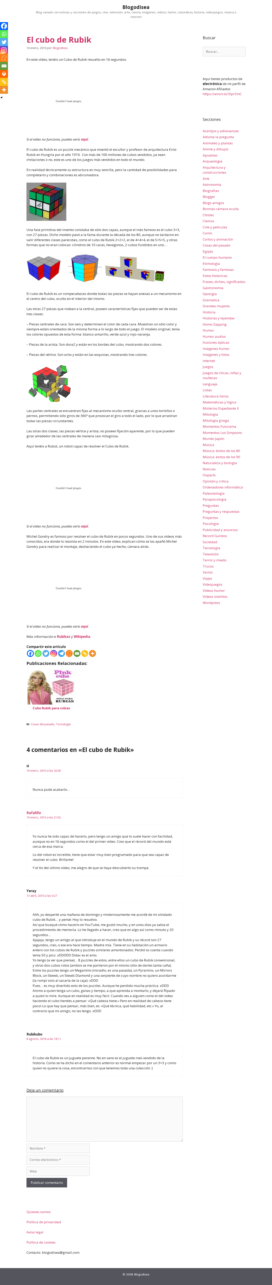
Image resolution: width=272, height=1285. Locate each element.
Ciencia (208, 221)
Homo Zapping (215, 324)
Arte (206, 178)
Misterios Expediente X (221, 408)
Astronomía (212, 184)
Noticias (209, 469)
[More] (92, 653)
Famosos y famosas (218, 269)
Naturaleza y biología (220, 463)
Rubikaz (63, 636)
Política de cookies (41, 1242)
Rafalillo (33, 812)
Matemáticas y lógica (219, 402)
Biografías (211, 190)
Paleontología (214, 493)
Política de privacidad (43, 1222)
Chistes (208, 215)
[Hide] (1, 97)
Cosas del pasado (42, 724)
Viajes (207, 578)
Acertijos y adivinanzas (221, 131)
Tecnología (63, 724)
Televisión (211, 554)
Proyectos (210, 517)
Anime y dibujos (215, 149)
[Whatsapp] (38, 653)
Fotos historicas (215, 275)
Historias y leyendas (219, 318)
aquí (84, 139)
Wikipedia (82, 636)
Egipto (208, 251)
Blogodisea (136, 7)
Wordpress (211, 602)
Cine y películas (215, 227)
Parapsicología (214, 499)
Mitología (210, 414)
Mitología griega (216, 420)
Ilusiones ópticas (216, 342)
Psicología (211, 523)
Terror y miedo (214, 560)
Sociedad (210, 542)
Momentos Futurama (219, 426)
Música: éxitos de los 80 (221, 450)
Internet (209, 360)
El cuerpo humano (217, 257)
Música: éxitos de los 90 (221, 457)
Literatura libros (216, 396)
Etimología (211, 263)
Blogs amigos (213, 203)
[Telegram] (61, 653)
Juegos (208, 366)
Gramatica (211, 300)
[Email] (76, 653)
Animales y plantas (218, 143)
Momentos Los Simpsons (222, 432)
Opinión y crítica (216, 481)
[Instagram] (53, 653)
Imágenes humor (216, 348)
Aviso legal (34, 1232)
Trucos (208, 566)
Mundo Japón (213, 438)
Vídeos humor (214, 590)
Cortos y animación (218, 239)
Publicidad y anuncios (220, 530)
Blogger (209, 196)
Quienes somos (38, 1212)
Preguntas (211, 505)
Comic (207, 233)
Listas (207, 390)
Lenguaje (210, 384)
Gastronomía (213, 288)
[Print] (4, 74)
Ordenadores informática (223, 487)
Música (208, 444)
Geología (210, 294)
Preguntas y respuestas (221, 511)
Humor (208, 330)
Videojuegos (212, 584)
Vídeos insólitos (215, 596)
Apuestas (210, 155)
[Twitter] (45, 653)
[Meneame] (69, 653)
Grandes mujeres (216, 306)
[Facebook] (30, 653)
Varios (208, 572)
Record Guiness (215, 535)
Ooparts (209, 475)
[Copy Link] (84, 653)
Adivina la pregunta (218, 137)
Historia (209, 312)
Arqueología (212, 161)
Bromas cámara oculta (221, 209)
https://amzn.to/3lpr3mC (222, 94)
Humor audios (214, 336)
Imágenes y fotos (216, 354)
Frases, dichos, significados (224, 281)
